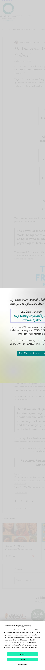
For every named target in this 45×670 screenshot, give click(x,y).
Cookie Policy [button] (18, 645)
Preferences (22, 664)
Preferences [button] (33, 647)
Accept (22, 654)
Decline (22, 659)
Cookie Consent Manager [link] (12, 625)
